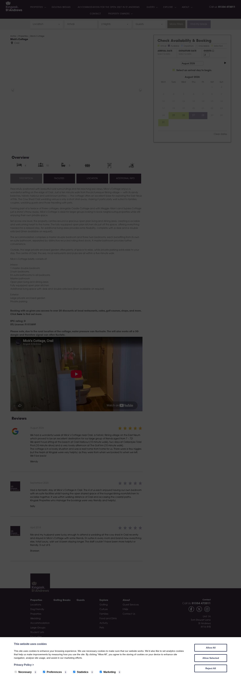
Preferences (54, 672)
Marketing (109, 672)
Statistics (82, 672)
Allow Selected (210, 658)
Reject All (210, 668)
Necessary (25, 672)
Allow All (211, 647)
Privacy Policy (24, 664)
